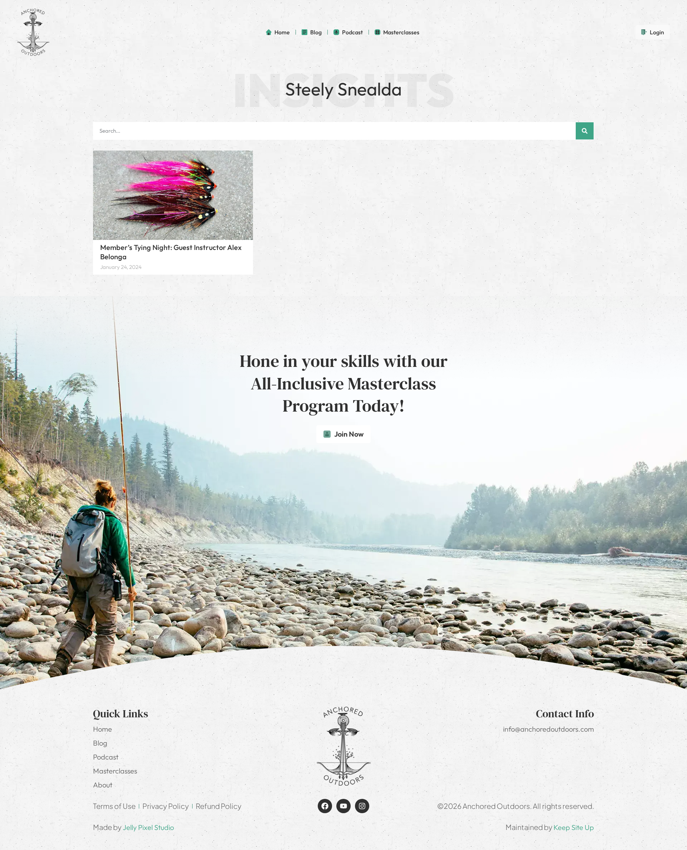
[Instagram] (362, 806)
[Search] (585, 130)
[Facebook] (325, 806)
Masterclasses (115, 770)
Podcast (105, 756)
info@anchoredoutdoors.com (548, 728)
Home (102, 728)
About (102, 784)
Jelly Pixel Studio (148, 827)
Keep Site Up (574, 827)
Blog (100, 742)
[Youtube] (343, 806)
